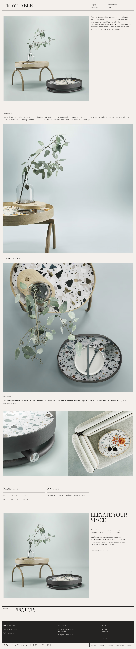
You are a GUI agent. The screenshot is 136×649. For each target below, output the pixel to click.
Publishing (120, 645)
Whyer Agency (105, 637)
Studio (93, 645)
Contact (130, 645)
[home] (28, 645)
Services (110, 645)
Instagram (105, 631)
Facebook (105, 634)
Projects (101, 645)
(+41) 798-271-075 (11, 633)
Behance (104, 629)
